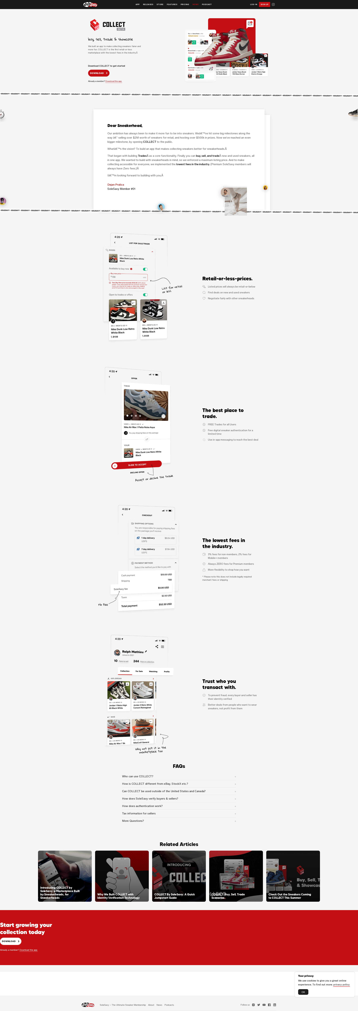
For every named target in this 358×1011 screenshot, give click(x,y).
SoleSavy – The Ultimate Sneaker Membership (123, 1005)
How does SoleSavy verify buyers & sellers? (150, 798)
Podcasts (169, 1005)
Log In (253, 4)
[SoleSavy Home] (90, 4)
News (196, 4)
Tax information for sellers (139, 813)
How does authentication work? (142, 806)
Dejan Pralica (115, 184)
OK (303, 992)
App (138, 4)
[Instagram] (273, 4)
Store (160, 4)
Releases (148, 4)
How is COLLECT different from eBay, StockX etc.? (155, 783)
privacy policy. (341, 984)
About (151, 1005)
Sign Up (264, 4)
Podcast (207, 4)
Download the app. (113, 81)
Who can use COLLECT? (137, 776)
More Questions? (133, 820)
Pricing (185, 4)
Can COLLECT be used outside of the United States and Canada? (164, 791)
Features (172, 4)
